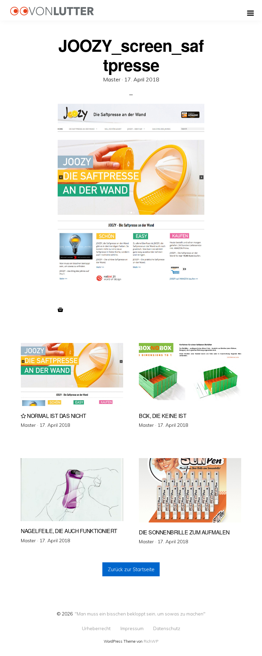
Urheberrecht (96, 628)
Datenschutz (166, 628)
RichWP (151, 641)
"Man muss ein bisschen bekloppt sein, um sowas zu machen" (140, 613)
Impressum (132, 628)
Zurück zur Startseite (131, 569)
